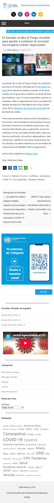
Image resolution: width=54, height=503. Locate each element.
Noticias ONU (32, 153)
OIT (33, 454)
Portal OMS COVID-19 (11, 320)
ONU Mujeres (17, 459)
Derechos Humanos (14, 444)
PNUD (15, 463)
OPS (27, 458)
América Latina (32, 425)
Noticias (15, 176)
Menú (27, 23)
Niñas (5, 454)
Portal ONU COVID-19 (11, 315)
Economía (31, 444)
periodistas (7, 463)
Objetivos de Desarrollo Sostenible (30, 108)
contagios (44, 429)
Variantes (20, 475)
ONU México (12, 50)
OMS (40, 453)
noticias (21, 453)
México (40, 448)
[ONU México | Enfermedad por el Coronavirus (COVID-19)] (27, 8)
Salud (23, 463)
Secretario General (36, 179)
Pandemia (39, 458)
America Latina (16, 426)
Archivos (6, 404)
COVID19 (30, 440)
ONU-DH (6, 459)
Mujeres (31, 448)
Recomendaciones (9, 392)
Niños (13, 453)
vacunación (33, 471)
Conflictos (33, 176)
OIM (28, 454)
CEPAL (29, 429)
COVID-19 (6, 179)
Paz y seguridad (20, 179)
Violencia (29, 475)
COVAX (30, 434)
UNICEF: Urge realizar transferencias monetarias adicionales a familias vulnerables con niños (39, 205)
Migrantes (21, 448)
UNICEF (7, 470)
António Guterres (10, 429)
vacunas (9, 475)
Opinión (5, 387)
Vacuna (24, 470)
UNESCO (38, 467)
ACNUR (6, 426)
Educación (42, 445)
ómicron (37, 475)
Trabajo (30, 467)
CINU (36, 429)
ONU (47, 454)
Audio (21, 429)
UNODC (15, 471)
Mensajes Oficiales (10, 377)
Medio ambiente (9, 449)
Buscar (43, 292)
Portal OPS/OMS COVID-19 (13, 325)
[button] (5, 168)
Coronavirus (45, 176)
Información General (10, 372)
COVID (38, 434)
